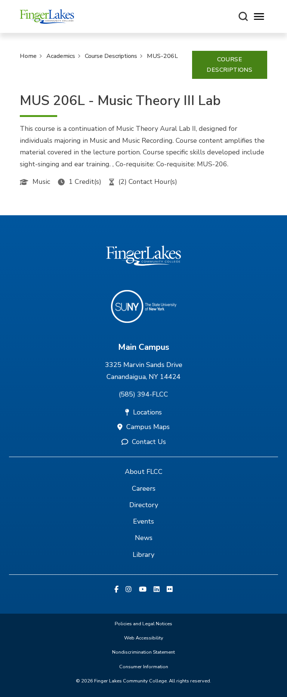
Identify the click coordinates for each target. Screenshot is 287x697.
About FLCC (144, 471)
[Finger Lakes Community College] (47, 16)
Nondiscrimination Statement (143, 652)
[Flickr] (170, 590)
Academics (60, 56)
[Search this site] (243, 16)
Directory (143, 504)
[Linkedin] (157, 590)
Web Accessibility (143, 638)
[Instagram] (129, 590)
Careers (143, 488)
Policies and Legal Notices (143, 623)
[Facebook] (116, 590)
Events (143, 521)
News (143, 537)
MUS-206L (162, 56)
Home (28, 56)
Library (143, 554)
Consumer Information (143, 666)
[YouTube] (142, 590)
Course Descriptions (111, 56)
